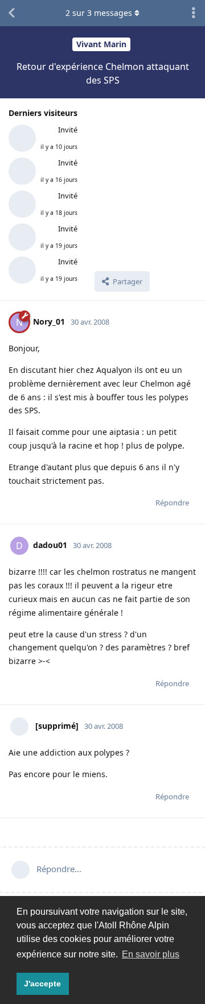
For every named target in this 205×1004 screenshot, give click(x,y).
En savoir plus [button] (150, 954)
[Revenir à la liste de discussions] (11, 13)
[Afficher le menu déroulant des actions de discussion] (193, 13)
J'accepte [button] (42, 983)
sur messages (98, 12)
